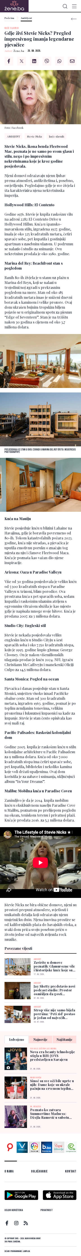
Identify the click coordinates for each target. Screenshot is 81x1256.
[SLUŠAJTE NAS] (34, 1147)
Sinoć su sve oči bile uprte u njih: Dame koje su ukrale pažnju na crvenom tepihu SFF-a (52, 1084)
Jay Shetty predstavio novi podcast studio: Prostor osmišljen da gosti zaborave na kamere (54, 990)
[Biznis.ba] (46, 1147)
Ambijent (26, 18)
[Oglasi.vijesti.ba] (10, 1147)
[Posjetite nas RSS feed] (25, 1223)
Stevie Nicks (34, 136)
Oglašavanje (39, 1171)
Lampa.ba (26, 1251)
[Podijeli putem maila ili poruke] (72, 61)
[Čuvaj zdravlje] (58, 1147)
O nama (9, 1171)
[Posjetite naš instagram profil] (16, 1223)
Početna (9, 18)
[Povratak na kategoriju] (73, 19)
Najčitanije (64, 1039)
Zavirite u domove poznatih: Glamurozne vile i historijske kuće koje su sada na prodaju (54, 966)
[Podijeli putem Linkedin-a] (34, 61)
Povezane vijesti (18, 948)
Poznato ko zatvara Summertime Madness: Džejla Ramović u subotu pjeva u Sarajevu (49, 1113)
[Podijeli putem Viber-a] (47, 61)
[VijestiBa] (22, 1147)
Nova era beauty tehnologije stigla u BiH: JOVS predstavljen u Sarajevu (52, 1055)
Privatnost (46, 1210)
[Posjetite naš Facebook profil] (6, 1223)
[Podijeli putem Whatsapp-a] (59, 61)
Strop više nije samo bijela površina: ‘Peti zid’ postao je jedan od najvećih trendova (54, 1014)
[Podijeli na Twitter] (21, 61)
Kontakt (70, 1171)
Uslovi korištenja (13, 1210)
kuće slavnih (11, 28)
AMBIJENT (13, 136)
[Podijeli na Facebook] (8, 61)
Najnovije (40, 1039)
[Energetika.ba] (70, 1147)
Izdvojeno (16, 1039)
